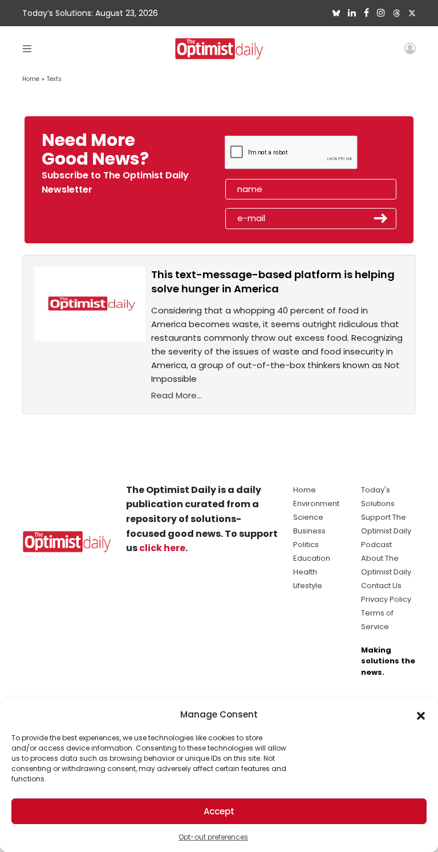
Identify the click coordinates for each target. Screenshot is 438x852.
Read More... (176, 395)
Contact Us (381, 585)
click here (162, 548)
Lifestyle (307, 585)
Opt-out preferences (213, 837)
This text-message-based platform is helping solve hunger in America (273, 281)
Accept (219, 811)
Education (311, 558)
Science (308, 517)
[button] (421, 714)
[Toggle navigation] (27, 48)
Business (309, 530)
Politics (306, 544)
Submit (381, 218)
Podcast (376, 544)
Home (30, 79)
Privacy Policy (386, 599)
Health (305, 571)
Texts (54, 79)
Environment (316, 503)
